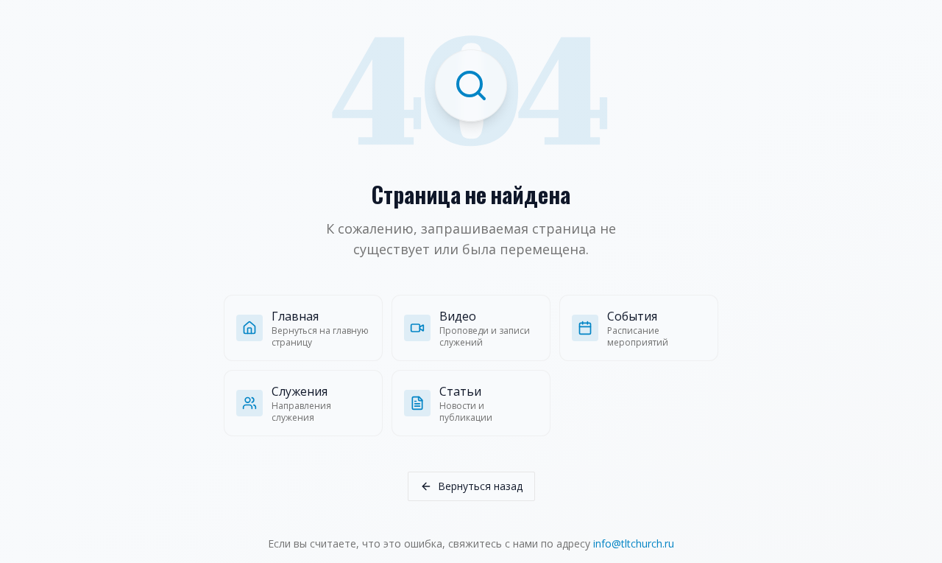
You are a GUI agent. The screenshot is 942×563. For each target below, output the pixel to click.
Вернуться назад (480, 486)
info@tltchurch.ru (633, 543)
